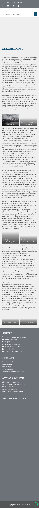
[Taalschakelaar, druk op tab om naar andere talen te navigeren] (25, 5)
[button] (35, 14)
